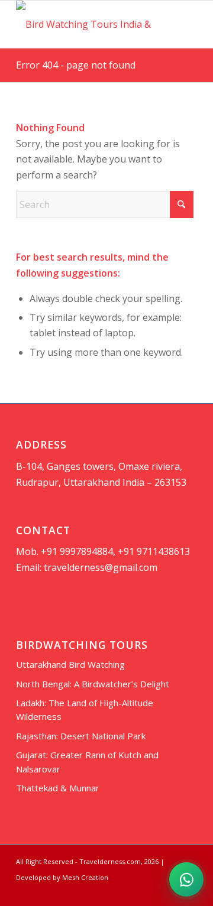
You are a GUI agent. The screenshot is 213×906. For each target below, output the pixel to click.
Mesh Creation (85, 877)
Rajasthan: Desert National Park (81, 736)
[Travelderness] (88, 24)
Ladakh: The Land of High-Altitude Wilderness (84, 709)
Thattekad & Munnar (57, 788)
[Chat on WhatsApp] (186, 879)
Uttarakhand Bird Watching (70, 664)
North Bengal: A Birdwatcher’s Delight (92, 684)
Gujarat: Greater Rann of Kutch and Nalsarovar (87, 761)
